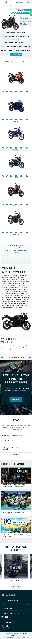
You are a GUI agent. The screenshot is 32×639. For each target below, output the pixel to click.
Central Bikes (9, 633)
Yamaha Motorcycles (13, 6)
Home (3, 6)
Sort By (22, 62)
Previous (2, 357)
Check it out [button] (16, 54)
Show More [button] (16, 455)
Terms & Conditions (8, 637)
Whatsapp (16, 252)
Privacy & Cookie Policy (22, 637)
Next (30, 357)
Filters (7, 62)
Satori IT (18, 635)
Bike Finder (16, 399)
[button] (6, 2)
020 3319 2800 (22, 250)
